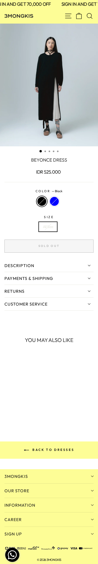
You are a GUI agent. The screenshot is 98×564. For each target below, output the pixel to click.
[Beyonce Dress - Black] (7, 410)
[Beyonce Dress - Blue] (13, 410)
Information (19, 505)
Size (49, 217)
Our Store (16, 490)
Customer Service (26, 304)
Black (42, 201)
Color (49, 191)
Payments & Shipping (28, 278)
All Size (48, 226)
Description (19, 265)
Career (13, 519)
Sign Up (13, 534)
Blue (54, 201)
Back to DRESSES (52, 450)
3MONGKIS (16, 476)
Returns (14, 291)
